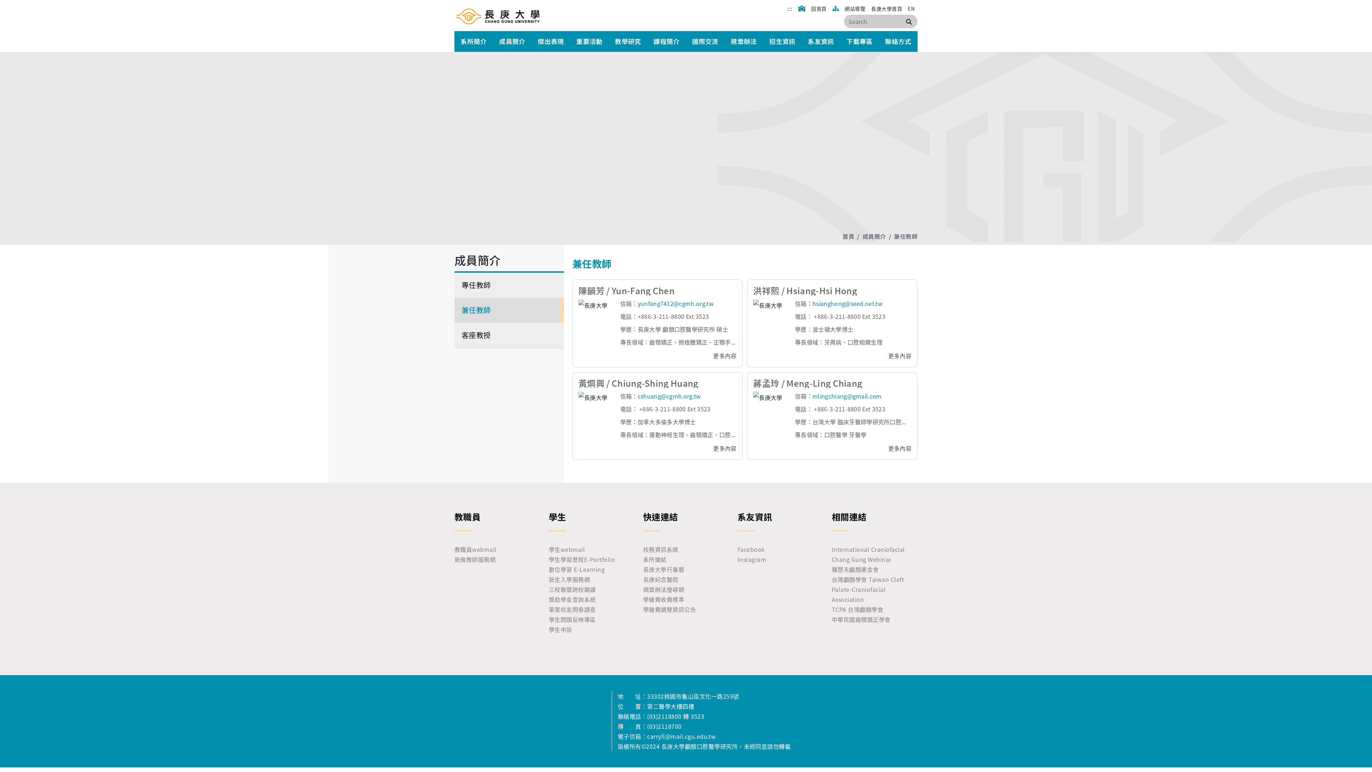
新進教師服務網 (475, 559)
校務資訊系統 (660, 549)
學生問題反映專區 (572, 619)
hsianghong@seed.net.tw (847, 303)
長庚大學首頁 (886, 8)
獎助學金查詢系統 (572, 599)
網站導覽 (855, 8)
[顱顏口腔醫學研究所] (498, 16)
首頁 (848, 236)
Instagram (751, 559)
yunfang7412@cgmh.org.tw (676, 303)
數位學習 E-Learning (577, 569)
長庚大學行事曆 (663, 569)
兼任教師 (906, 236)
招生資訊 (782, 41)
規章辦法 (744, 41)
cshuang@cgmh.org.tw (669, 396)
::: (789, 8)
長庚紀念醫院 (660, 579)
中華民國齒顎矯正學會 (861, 619)
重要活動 (589, 41)
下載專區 (859, 41)
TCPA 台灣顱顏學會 (857, 609)
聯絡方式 (898, 41)
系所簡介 (474, 41)
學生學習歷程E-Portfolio (582, 559)
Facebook (751, 549)
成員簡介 (512, 41)
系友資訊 (821, 41)
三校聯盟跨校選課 (572, 589)
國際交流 (705, 41)
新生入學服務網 (569, 579)
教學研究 (628, 41)
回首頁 (818, 8)
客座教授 (476, 335)
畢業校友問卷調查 (572, 609)
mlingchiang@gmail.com (847, 396)
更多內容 (724, 355)
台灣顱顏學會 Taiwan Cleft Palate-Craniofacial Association (868, 589)
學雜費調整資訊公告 (669, 609)
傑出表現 (551, 41)
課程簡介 (666, 41)
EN (911, 8)
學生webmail (567, 549)
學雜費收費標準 (663, 599)
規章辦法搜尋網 (663, 589)
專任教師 (476, 285)
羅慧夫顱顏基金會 (855, 569)
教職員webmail (475, 549)
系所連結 (655, 559)
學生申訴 (560, 629)
